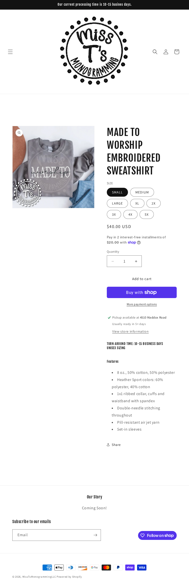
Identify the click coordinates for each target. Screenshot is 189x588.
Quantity (113, 251)
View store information (130, 331)
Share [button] (116, 444)
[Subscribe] (95, 535)
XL (137, 203)
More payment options (142, 304)
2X (154, 203)
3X (114, 214)
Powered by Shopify (69, 576)
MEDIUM (142, 192)
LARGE (117, 203)
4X (130, 214)
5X (147, 214)
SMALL (117, 192)
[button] (10, 51)
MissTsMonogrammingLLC (39, 576)
